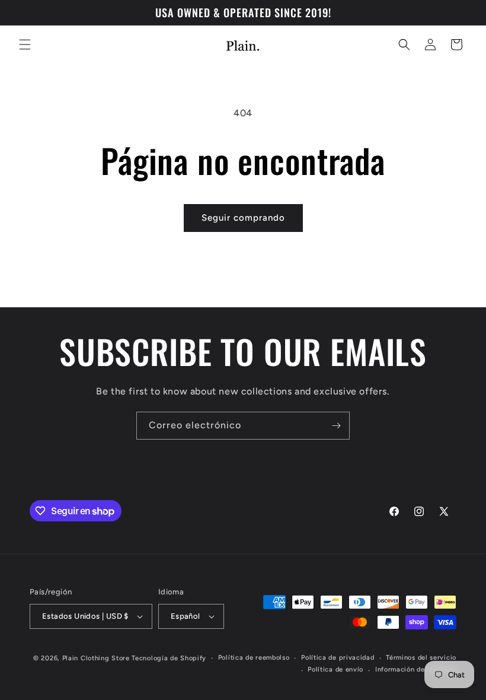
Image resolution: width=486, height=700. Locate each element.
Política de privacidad (337, 657)
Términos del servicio (421, 657)
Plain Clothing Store (96, 658)
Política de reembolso (254, 657)
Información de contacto (415, 669)
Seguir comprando (243, 217)
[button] (25, 44)
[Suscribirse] (336, 426)
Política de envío (335, 669)
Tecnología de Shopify (169, 658)
